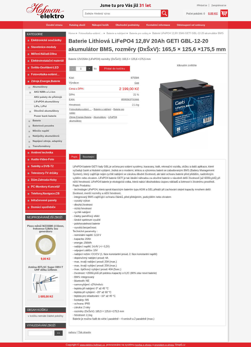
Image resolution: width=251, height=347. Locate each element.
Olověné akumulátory (46, 111)
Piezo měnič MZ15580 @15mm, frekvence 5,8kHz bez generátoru (45, 229)
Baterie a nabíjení (102, 109)
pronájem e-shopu (164, 345)
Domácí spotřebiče (43, 207)
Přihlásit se (202, 5)
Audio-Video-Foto (42, 159)
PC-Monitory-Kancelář (45, 186)
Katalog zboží (77, 25)
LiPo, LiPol (40, 106)
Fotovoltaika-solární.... (80, 109)
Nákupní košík (100, 25)
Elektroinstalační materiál (47, 60)
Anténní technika (42, 152)
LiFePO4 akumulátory (46, 101)
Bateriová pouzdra (43, 125)
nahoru (72, 332)
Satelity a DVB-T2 (42, 166)
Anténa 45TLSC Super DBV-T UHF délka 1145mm (45, 268)
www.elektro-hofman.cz (92, 345)
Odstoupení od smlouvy (191, 25)
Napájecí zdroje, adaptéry (47, 141)
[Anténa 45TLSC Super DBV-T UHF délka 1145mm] (45, 283)
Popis (74, 156)
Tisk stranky (84, 332)
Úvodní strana (54, 25)
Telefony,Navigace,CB (45, 193)
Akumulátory (100, 117)
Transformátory (41, 146)
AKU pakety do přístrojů (48, 97)
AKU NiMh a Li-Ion (44, 92)
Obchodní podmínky (128, 25)
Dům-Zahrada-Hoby (44, 179)
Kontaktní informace (158, 25)
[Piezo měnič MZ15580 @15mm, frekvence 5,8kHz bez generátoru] (45, 245)
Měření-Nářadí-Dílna (44, 53)
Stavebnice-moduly (43, 46)
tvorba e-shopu (143, 345)
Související (88, 156)
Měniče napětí (41, 131)
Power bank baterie (45, 116)
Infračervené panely (44, 200)
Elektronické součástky (46, 40)
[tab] (74, 157)
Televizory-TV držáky (44, 172)
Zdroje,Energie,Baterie (80, 117)
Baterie (37, 120)
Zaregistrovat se (218, 5)
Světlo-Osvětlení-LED (45, 67)
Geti (137, 83)
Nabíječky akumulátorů (46, 136)
